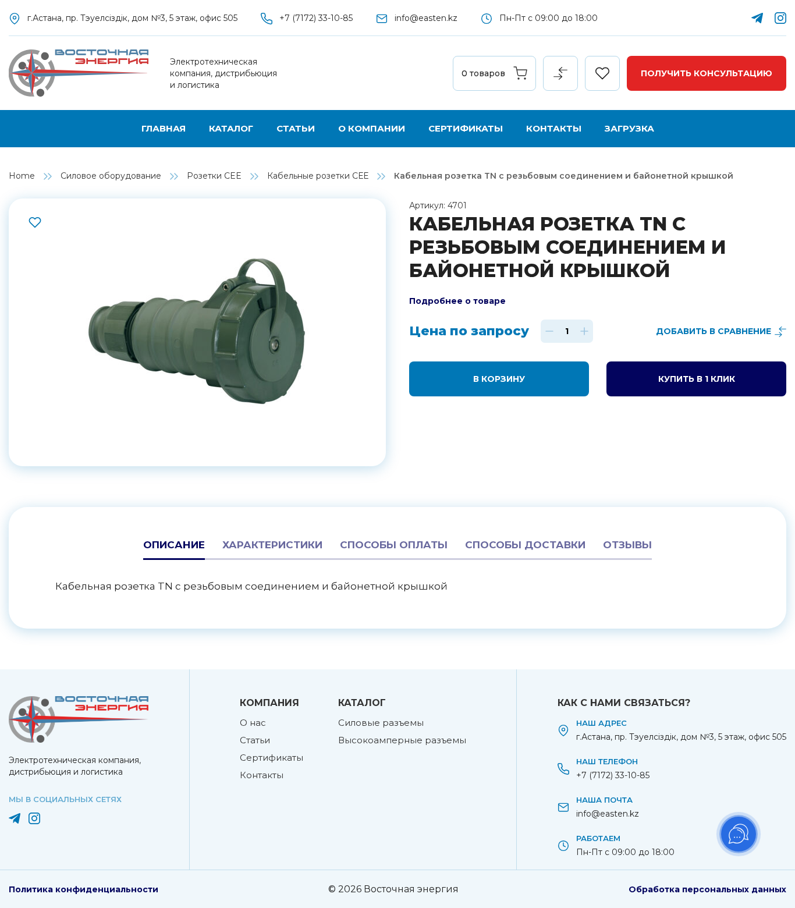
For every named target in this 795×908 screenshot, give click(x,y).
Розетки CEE (214, 176)
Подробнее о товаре (457, 301)
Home (22, 176)
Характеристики (272, 545)
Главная (163, 128)
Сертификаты (465, 128)
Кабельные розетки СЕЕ (317, 176)
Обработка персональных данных (707, 889)
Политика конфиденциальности (83, 889)
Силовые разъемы (381, 722)
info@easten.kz (426, 18)
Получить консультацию (706, 73)
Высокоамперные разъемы (402, 740)
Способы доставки (525, 545)
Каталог (231, 128)
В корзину (499, 379)
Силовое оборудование (111, 176)
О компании (371, 128)
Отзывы (627, 545)
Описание (174, 545)
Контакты (553, 128)
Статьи (295, 128)
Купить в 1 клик (696, 379)
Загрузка (629, 128)
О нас (253, 722)
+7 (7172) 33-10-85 (316, 18)
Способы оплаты (394, 545)
